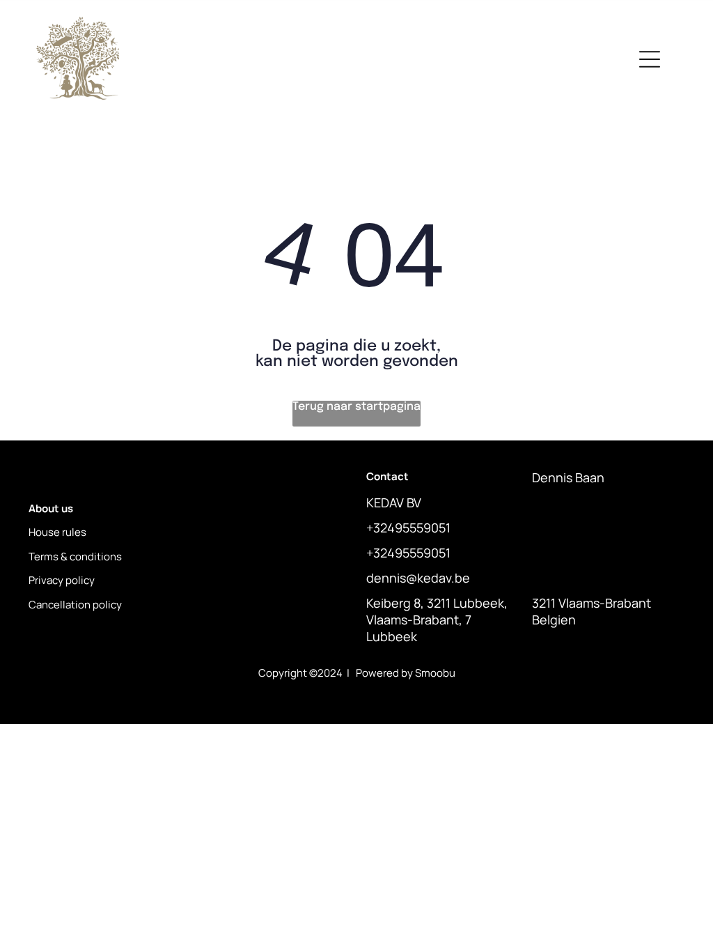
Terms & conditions (75, 556)
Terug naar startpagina (356, 407)
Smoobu (435, 673)
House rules (57, 532)
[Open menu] (649, 59)
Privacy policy (62, 580)
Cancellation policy (75, 604)
